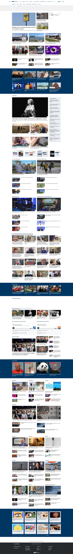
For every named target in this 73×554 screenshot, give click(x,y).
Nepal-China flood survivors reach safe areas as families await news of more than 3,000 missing (56, 499)
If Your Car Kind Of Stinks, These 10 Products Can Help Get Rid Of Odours (55, 532)
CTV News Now (49, 1)
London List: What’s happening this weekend (30, 90)
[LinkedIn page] (18, 543)
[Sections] (10, 1)
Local (20, 1)
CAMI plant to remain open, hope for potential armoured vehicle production (19, 43)
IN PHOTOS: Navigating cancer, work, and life (42, 278)
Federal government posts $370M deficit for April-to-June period (22, 450)
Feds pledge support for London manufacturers (19, 55)
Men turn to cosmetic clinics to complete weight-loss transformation (55, 451)
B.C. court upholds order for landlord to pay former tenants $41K (39, 455)
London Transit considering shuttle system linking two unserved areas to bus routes (52, 43)
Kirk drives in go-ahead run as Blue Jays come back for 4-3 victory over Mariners (22, 504)
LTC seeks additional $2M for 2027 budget (35, 55)
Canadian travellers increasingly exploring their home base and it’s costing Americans (57, 342)
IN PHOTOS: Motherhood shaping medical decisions (17, 278)
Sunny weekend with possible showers (16, 90)
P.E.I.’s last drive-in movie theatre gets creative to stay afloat (55, 374)
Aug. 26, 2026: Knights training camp (42, 174)
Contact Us (34, 541)
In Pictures (30, 1)
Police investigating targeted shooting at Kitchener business (36, 392)
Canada (23, 1)
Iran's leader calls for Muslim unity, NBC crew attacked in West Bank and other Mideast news (49, 420)
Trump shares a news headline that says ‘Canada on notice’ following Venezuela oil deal (39, 400)
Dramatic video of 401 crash (41, 89)
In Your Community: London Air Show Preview (27, 177)
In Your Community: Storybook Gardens (26, 189)
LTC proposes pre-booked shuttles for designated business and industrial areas (54, 79)
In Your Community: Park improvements (18, 174)
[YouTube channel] (17, 543)
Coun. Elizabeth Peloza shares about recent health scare (30, 266)
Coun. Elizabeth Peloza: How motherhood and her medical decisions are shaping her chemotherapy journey (29, 278)
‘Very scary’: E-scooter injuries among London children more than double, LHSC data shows (55, 59)
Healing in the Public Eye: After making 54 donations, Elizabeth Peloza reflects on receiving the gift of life (42, 243)
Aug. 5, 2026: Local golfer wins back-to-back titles (52, 189)
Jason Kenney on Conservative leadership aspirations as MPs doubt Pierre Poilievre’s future (19, 447)
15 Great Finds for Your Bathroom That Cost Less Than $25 (43, 519)
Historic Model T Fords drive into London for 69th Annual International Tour (55, 293)
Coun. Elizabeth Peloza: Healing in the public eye (55, 278)
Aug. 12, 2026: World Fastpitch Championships (51, 183)
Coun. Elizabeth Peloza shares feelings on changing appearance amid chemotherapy (42, 267)
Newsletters (41, 541)
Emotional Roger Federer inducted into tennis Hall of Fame (19, 495)
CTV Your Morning (36, 1)
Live (53, 1)
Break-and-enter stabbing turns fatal (30, 78)
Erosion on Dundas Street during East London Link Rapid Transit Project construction (39, 148)
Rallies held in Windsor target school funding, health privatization (19, 392)
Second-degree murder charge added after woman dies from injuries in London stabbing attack (39, 64)
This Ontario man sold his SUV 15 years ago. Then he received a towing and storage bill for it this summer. (36, 496)
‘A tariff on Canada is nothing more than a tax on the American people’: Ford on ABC (17, 375)
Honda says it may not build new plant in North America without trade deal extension (39, 504)
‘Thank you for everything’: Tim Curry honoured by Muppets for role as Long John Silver (39, 480)
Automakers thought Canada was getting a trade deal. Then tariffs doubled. (38, 500)
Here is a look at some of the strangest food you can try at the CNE (42, 318)
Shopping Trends (42, 1)
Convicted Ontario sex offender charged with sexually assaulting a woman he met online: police (41, 354)
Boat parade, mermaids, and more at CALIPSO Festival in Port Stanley (20, 148)
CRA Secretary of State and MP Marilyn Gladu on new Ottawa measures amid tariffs (54, 90)
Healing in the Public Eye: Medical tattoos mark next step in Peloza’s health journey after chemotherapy (17, 243)
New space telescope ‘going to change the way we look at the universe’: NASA (29, 375)
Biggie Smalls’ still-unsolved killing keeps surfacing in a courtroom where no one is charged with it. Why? (39, 475)
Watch (27, 1)
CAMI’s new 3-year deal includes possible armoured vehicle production (17, 79)
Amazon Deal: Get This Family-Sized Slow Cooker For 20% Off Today (17, 519)
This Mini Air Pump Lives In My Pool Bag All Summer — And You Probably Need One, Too (30, 519)
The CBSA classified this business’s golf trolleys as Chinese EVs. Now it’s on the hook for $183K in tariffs (39, 451)
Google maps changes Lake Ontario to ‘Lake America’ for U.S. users (52, 392)
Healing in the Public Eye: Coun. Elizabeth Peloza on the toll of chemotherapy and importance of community (30, 255)
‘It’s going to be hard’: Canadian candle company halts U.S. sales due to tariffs (36, 447)
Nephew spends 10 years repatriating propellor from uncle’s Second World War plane (42, 293)
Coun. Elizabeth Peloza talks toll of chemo (42, 254)
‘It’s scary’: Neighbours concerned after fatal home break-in (22, 63)
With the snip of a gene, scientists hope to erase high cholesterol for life (55, 455)
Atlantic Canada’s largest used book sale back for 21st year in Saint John (56, 478)
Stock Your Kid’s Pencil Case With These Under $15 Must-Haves (30, 531)
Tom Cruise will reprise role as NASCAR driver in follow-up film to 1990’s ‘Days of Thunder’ (36, 471)
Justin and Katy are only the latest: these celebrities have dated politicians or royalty (54, 318)
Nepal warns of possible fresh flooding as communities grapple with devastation (51, 495)
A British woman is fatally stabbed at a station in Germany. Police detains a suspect (51, 429)
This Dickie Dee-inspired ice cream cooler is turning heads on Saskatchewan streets (53, 471)
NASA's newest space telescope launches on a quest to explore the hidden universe (19, 471)
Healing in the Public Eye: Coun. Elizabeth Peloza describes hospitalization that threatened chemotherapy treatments (17, 255)
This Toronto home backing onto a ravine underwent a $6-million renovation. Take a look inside (17, 318)
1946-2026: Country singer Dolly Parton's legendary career (29, 119)
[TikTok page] (15, 543)
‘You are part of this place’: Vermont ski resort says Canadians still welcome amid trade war (57, 356)
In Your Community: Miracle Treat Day (26, 183)
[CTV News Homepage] (15, 1)
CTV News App (38, 541)
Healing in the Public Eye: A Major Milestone (30, 243)
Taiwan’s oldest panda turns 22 (41, 374)
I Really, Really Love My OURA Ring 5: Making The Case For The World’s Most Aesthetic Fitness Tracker (55, 519)
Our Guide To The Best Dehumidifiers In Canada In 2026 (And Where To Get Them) (42, 532)
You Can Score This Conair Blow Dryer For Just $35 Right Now (17, 531)
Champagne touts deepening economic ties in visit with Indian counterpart (22, 455)
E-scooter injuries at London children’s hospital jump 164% (41, 78)
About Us (31, 541)
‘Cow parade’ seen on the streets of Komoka (30, 293)
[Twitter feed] (14, 543)
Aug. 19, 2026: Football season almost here (51, 177)
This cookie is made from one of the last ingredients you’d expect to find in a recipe (23, 479)
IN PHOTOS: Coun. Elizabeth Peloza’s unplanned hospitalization (55, 254)
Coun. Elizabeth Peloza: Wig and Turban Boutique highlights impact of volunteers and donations (55, 267)
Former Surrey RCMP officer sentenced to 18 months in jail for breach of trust (57, 337)
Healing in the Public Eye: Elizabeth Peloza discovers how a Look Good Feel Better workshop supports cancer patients (54, 243)
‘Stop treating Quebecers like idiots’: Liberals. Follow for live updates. (42, 344)
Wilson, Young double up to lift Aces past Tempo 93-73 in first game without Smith (23, 499)
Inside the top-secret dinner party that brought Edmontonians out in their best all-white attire (55, 475)
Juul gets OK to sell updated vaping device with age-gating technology (52, 447)
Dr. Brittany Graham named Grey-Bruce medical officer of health (41, 20)
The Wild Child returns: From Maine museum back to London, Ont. (17, 293)
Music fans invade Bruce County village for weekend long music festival (38, 59)
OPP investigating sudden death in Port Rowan (36, 42)
